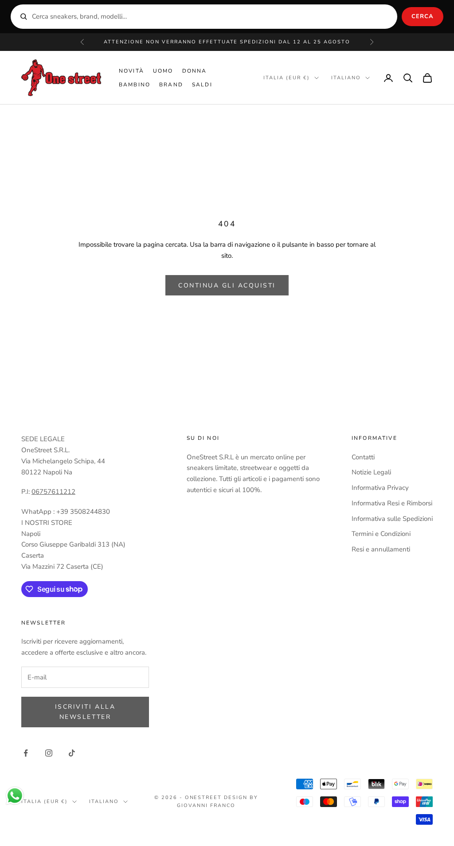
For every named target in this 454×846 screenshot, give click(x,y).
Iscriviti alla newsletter (85, 711)
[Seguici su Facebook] (25, 753)
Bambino (134, 84)
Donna (194, 70)
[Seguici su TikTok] (71, 753)
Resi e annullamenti (381, 549)
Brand (171, 84)
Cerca (422, 16)
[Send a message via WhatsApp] (14, 795)
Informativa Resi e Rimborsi (392, 503)
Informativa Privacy (380, 487)
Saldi (202, 84)
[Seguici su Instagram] (48, 753)
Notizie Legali (371, 472)
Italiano (346, 77)
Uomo (163, 70)
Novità (131, 70)
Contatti (363, 457)
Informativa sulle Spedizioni (392, 518)
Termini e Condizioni (381, 533)
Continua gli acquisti (227, 285)
